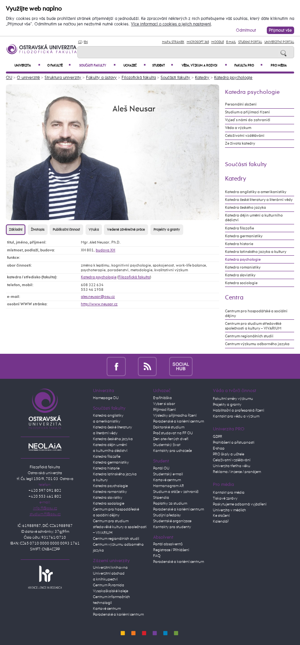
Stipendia (161, 498)
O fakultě (59, 65)
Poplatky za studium (170, 503)
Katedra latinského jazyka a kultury (255, 252)
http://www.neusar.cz (99, 304)
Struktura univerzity (63, 77)
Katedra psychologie (233, 77)
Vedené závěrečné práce (126, 229)
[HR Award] (45, 577)
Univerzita (27, 65)
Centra (234, 297)
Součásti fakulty (97, 65)
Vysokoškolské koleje (110, 591)
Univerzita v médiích (229, 510)
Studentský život (166, 445)
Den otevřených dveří (170, 439)
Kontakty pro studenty (172, 527)
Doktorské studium (168, 427)
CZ (80, 42)
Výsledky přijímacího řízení (174, 415)
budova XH (105, 250)
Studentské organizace (172, 521)
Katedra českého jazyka (245, 208)
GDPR (217, 437)
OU (9, 77)
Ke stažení (221, 516)
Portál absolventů (168, 544)
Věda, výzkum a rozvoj (204, 65)
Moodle (217, 42)
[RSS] (147, 366)
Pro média (279, 65)
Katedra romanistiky (243, 267)
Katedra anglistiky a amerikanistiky (255, 192)
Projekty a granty (167, 229)
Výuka (94, 229)
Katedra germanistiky (243, 236)
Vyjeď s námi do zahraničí (247, 120)
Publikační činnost (66, 229)
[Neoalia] (45, 447)
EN (86, 42)
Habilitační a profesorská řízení (238, 410)
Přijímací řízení (164, 410)
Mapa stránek (173, 42)
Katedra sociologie (241, 283)
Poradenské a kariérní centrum (118, 614)
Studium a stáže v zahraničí (175, 492)
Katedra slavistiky (240, 275)
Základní (15, 229)
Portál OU (161, 468)
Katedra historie (239, 244)
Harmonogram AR (168, 486)
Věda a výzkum (238, 128)
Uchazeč (134, 65)
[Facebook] (116, 366)
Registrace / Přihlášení (171, 550)
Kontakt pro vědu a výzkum (236, 416)
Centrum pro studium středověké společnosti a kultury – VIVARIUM (253, 326)
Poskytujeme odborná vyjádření (239, 504)
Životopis (38, 229)
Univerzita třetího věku (231, 466)
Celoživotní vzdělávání (244, 136)
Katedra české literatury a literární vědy (259, 200)
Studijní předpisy (167, 515)
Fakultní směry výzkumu (233, 399)
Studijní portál (250, 42)
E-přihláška (162, 398)
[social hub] (181, 366)
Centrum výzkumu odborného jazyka (257, 344)
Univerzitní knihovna (110, 568)
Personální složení (241, 104)
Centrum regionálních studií (249, 336)
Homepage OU (106, 398)
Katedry (202, 77)
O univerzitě (28, 77)
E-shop (219, 448)
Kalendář (221, 521)
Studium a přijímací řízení (247, 112)
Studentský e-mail (168, 474)
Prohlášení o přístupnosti (233, 442)
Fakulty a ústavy (101, 77)
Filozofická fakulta (138, 77)
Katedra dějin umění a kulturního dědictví (254, 217)
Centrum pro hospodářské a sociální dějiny (256, 313)
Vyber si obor (164, 404)
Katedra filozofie (239, 228)
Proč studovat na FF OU (173, 433)
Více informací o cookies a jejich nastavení (171, 24)
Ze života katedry (240, 143)
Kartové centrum (107, 609)
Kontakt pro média (229, 492)
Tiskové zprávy (225, 498)
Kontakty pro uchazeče (172, 451)
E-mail (231, 42)
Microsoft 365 (198, 42)
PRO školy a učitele (228, 454)
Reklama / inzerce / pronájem (237, 472)
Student (162, 65)
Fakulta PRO (248, 65)
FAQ (157, 556)
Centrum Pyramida (108, 585)
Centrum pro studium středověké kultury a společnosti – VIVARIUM (119, 527)
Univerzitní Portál (279, 42)
